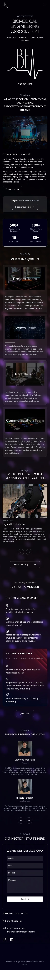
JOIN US (25, 713)
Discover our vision (25, 206)
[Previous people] (21, 820)
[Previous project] (21, 552)
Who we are (12, 189)
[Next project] (29, 552)
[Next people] (29, 820)
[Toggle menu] (44, 4)
